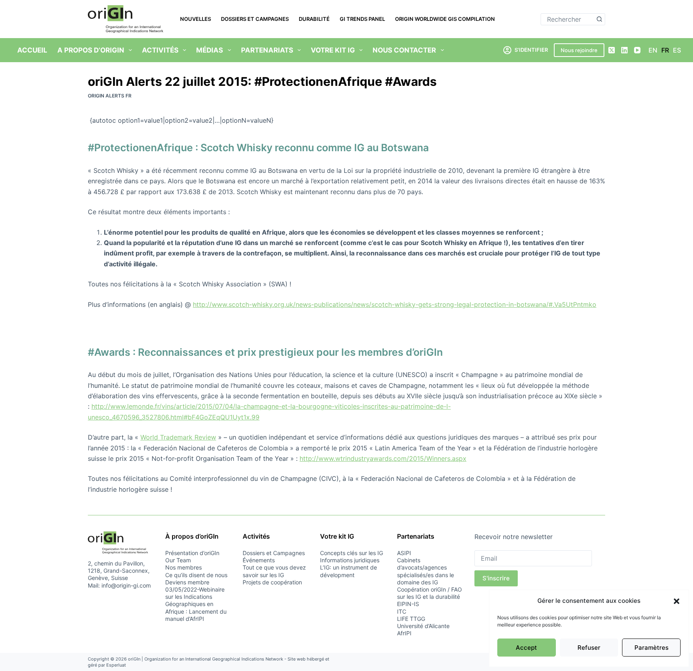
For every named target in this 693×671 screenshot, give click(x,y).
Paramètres (651, 647)
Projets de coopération (272, 582)
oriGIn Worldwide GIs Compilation (445, 19)
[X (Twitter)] (611, 50)
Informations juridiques (349, 560)
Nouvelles (195, 19)
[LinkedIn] (624, 50)
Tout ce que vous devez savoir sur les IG (274, 571)
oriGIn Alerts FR (110, 96)
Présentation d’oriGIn (192, 552)
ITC (401, 611)
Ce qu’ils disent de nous (196, 575)
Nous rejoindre (579, 50)
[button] (677, 601)
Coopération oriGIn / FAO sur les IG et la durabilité (429, 593)
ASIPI (404, 552)
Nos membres (183, 567)
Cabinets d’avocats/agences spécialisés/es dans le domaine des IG (425, 571)
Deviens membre (187, 582)
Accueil (32, 50)
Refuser (589, 647)
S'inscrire (496, 578)
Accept (526, 647)
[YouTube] (637, 50)
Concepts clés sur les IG (351, 552)
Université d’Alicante (423, 625)
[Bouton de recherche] (599, 19)
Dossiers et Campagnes (255, 19)
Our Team (178, 560)
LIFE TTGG (411, 618)
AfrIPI (404, 633)
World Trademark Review (178, 437)
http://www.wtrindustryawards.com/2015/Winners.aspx (383, 458)
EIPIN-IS (408, 603)
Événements (259, 560)
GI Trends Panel (362, 19)
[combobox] (567, 19)
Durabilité (314, 19)
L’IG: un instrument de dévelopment (348, 571)
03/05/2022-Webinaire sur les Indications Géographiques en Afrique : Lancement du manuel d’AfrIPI (196, 604)
